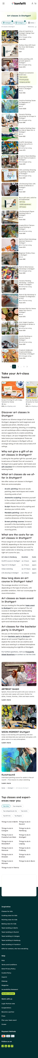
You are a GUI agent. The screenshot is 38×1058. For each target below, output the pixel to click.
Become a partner (8, 1012)
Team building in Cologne (11, 936)
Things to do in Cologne (7, 829)
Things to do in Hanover (7, 849)
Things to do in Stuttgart (24, 836)
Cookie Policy (6, 973)
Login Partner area (8, 1003)
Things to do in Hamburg (24, 829)
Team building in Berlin (10, 928)
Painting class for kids (9, 920)
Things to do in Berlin (10, 822)
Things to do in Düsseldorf (7, 842)
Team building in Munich (10, 932)
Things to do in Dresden (7, 855)
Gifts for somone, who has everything (15, 948)
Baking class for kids (9, 924)
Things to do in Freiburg (24, 849)
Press (3, 1016)
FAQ (3, 960)
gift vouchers (7, 467)
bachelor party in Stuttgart (19, 636)
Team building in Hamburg (11, 940)
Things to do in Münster (7, 862)
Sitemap (4, 981)
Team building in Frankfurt (11, 944)
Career (4, 1024)
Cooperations (6, 1008)
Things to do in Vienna (10, 868)
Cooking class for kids (9, 915)
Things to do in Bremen (24, 855)
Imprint (4, 977)
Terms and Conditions (9, 964)
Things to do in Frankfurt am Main (9, 836)
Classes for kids (7, 911)
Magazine (5, 985)
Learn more (6, 700)
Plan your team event (9, 1020)
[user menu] (32, 3)
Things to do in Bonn (27, 861)
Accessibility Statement (10, 989)
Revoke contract (8, 993)
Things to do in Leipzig (24, 842)
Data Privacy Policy (8, 969)
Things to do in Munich (24, 823)
